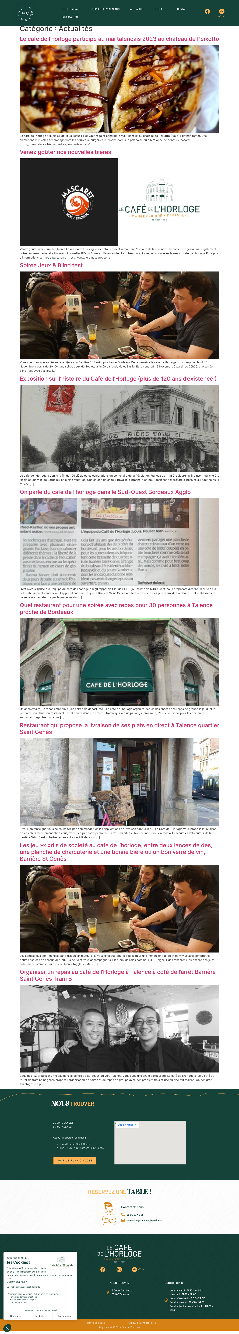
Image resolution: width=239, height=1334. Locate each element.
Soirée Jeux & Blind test (51, 265)
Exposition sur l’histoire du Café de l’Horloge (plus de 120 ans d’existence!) (118, 378)
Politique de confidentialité (141, 1322)
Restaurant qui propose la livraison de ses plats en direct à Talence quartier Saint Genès (119, 728)
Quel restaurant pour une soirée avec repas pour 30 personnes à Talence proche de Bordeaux (116, 608)
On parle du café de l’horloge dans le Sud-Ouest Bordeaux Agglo (105, 492)
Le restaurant (71, 9)
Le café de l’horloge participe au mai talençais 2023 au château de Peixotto (119, 38)
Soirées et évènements (106, 9)
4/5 (221, 16)
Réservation (70, 17)
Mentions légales (96, 1322)
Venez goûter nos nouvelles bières (65, 152)
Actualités (137, 9)
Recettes (160, 9)
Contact (182, 9)
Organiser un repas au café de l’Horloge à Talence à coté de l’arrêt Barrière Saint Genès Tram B (118, 975)
